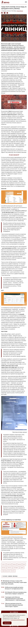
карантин (9, 567)
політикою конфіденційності (18, 620)
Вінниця (19, 564)
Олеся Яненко (20, 11)
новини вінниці (5, 570)
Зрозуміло (7, 623)
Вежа (24, 564)
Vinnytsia (9, 564)
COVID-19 (3, 564)
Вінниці (14, 564)
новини (22, 567)
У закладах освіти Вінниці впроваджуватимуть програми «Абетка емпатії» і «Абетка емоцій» (15, 598)
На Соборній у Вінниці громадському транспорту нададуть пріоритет (16, 592)
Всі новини (14, 612)
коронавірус (15, 567)
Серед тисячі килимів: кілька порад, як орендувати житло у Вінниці (14, 7)
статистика (12, 570)
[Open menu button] (26, 2)
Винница (3, 567)
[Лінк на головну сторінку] (5, 2)
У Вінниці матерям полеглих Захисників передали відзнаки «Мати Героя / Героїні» (14, 605)
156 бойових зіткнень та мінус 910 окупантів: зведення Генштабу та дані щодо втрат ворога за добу (14, 582)
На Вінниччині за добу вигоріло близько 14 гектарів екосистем (14, 588)
